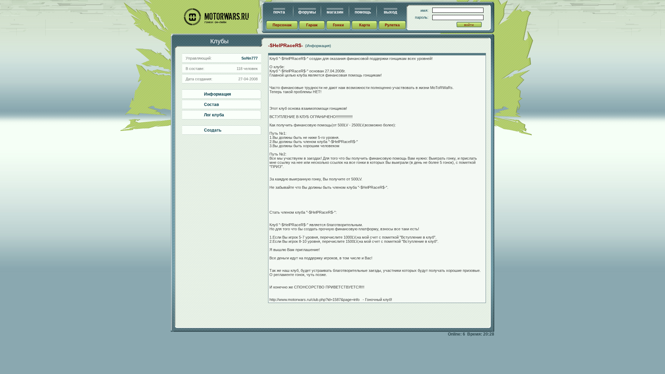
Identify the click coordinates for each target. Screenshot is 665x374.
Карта (364, 25)
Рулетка (392, 25)
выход (390, 12)
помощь (363, 12)
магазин (335, 12)
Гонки (338, 25)
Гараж (312, 25)
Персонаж (282, 25)
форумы (307, 12)
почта (279, 12)
